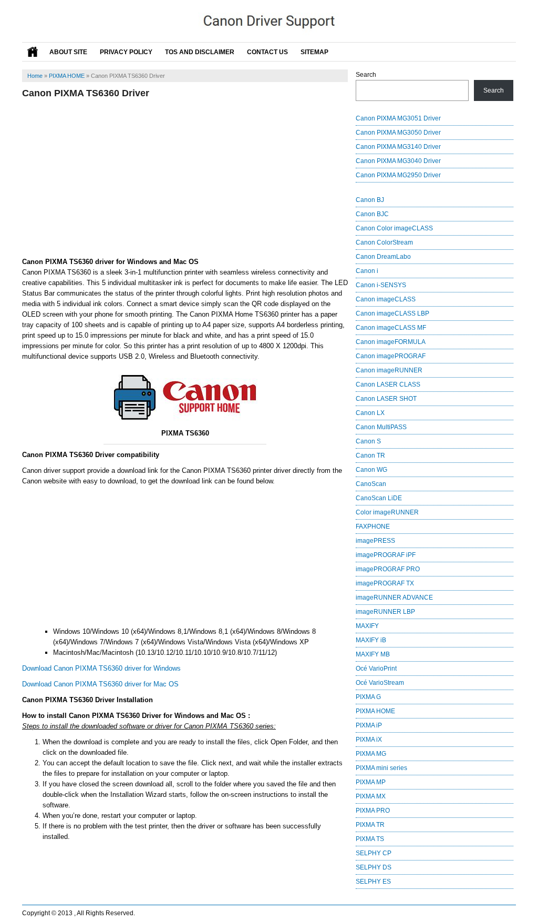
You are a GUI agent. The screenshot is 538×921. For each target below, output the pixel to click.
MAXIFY (367, 626)
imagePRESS (375, 540)
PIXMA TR (370, 824)
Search (366, 74)
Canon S (368, 441)
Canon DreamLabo (383, 256)
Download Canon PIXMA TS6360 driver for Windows (101, 668)
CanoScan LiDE (379, 498)
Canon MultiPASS (381, 427)
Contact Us (267, 52)
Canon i (367, 271)
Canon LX (370, 413)
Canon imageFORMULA (391, 342)
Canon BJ (370, 200)
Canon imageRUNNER (389, 370)
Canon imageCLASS (386, 299)
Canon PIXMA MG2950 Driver (398, 175)
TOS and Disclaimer (199, 52)
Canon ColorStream (384, 242)
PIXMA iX (369, 739)
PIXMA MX (371, 796)
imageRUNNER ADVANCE (394, 597)
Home (35, 76)
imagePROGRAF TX (385, 583)
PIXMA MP (371, 782)
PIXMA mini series (381, 768)
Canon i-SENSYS (381, 285)
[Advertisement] (185, 177)
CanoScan (371, 484)
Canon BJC (372, 214)
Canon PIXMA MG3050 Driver (398, 132)
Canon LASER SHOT (386, 398)
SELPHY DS (373, 867)
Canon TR (370, 455)
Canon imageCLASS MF (391, 327)
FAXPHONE (373, 526)
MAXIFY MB (373, 654)
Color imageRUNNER (387, 512)
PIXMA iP (369, 725)
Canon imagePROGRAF (391, 356)
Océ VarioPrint (376, 668)
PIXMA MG (371, 753)
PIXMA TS (370, 839)
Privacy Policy (126, 52)
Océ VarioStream (380, 682)
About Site (68, 52)
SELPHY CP (373, 853)
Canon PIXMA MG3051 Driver (398, 118)
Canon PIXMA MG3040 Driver (398, 161)
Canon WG (371, 469)
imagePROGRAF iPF (386, 555)
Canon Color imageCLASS (394, 228)
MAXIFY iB (371, 640)
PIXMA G (368, 697)
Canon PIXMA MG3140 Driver (398, 146)
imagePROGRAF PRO (388, 569)
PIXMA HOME (67, 76)
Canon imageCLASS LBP (392, 313)
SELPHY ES (373, 881)
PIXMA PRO (373, 810)
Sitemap (314, 52)
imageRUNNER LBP (385, 611)
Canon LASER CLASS (388, 384)
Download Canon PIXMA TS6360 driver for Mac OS (100, 684)
